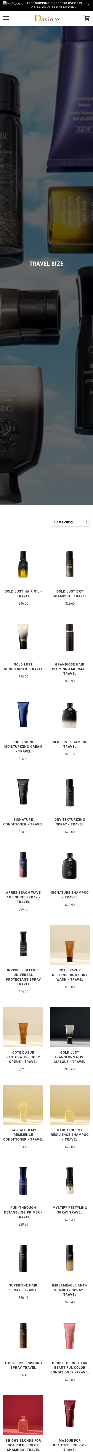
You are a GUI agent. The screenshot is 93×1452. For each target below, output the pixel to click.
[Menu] (6, 18)
